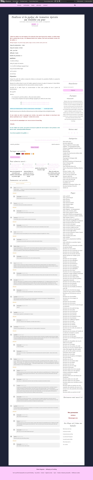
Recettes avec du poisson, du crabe (71, 346)
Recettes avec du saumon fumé (70, 361)
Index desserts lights (68, 204)
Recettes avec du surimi (69, 362)
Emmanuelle (73, 119)
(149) (66, 156)
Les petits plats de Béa (67, 439)
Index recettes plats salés (69, 235)
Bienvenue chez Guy (67, 428)
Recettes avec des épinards (69, 283)
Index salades (66, 237)
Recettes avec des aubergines (70, 260)
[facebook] (55, 1)
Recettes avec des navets (69, 303)
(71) (69, 166)
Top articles (37, 472)
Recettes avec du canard (69, 323)
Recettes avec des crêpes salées (71, 276)
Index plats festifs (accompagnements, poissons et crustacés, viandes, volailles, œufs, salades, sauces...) (73, 215)
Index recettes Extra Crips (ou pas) (71, 229)
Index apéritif (66, 196)
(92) (66, 159)
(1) (65, 187)
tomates (29, 108)
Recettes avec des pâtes (69, 309)
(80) (68, 163)
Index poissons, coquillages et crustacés (73, 220)
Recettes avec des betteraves (70, 263)
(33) (69, 173)
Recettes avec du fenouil (69, 334)
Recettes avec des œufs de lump (71, 308)
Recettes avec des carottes (69, 265)
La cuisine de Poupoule (68, 436)
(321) (68, 143)
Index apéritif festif (68, 197)
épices (32, 108)
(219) (66, 151)
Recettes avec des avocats (69, 262)
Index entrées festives (68, 207)
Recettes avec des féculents (70, 285)
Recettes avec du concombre (70, 326)
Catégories (26, 5)
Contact (45, 5)
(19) (69, 179)
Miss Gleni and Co (66, 441)
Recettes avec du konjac (69, 344)
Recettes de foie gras (68, 367)
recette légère (38, 108)
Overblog (54, 469)
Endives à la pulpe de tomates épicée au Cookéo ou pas (35, 18)
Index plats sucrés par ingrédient (71, 219)
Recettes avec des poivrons (69, 314)
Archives (38, 5)
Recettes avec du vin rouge (69, 365)
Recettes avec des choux (69, 270)
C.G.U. (55, 472)
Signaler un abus (48, 472)
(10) (71, 184)
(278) (71, 146)
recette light (46, 108)
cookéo (51, 108)
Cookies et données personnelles (63, 472)
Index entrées (66, 206)
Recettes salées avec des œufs (70, 379)
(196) (72, 153)
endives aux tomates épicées (16, 108)
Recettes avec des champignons (71, 267)
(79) (66, 164)
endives (25, 108)
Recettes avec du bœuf (68, 321)
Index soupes (66, 244)
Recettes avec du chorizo (69, 324)
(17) (68, 181)
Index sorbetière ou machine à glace (72, 242)
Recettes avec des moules (69, 301)
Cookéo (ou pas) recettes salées (32, 21)
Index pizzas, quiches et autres (70, 212)
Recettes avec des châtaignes (70, 268)
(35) (68, 171)
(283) (71, 145)
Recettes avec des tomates (69, 318)
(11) (66, 183)
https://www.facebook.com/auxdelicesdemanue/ (46, 140)
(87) (72, 161)
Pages (32, 5)
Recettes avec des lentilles (69, 296)
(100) (70, 158)
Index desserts (66, 201)
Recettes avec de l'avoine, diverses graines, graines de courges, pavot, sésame (71, 255)
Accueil (19, 5)
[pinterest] (59, 1)
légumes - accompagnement (44, 21)
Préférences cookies (76, 472)
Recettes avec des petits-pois (70, 311)
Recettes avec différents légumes (71, 319)
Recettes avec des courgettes (70, 275)
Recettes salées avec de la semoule (71, 369)
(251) (72, 148)
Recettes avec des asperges (70, 258)
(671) (67, 141)
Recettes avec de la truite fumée (71, 252)
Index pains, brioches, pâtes (70, 211)
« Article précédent (14, 144)
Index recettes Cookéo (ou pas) (70, 227)
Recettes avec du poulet (69, 354)
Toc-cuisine (65, 444)
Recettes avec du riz (68, 359)
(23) (67, 176)
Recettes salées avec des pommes (71, 380)
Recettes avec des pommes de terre (71, 316)
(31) (69, 174)
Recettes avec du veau (68, 364)
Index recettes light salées (69, 230)
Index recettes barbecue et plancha (71, 225)
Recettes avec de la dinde (69, 248)
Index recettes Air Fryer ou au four (71, 222)
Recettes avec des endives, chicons (71, 281)
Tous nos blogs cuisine (48, 1)
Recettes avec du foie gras (69, 336)
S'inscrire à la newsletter (15, 157)
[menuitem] (19, 5)
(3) (70, 186)
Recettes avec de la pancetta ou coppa (72, 250)
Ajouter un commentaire (20, 183)
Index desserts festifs (68, 202)
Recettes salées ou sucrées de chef (71, 392)
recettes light (22, 21)
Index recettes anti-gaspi (69, 224)
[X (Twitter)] (57, 1)
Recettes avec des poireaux (70, 313)
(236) (66, 150)
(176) (66, 155)
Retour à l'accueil (34, 147)
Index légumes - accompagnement (71, 209)
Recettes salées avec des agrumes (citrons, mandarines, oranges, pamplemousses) (71, 372)
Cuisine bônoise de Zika (68, 434)
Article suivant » (56, 144)
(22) (70, 178)
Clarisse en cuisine (67, 431)
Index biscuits (66, 199)
